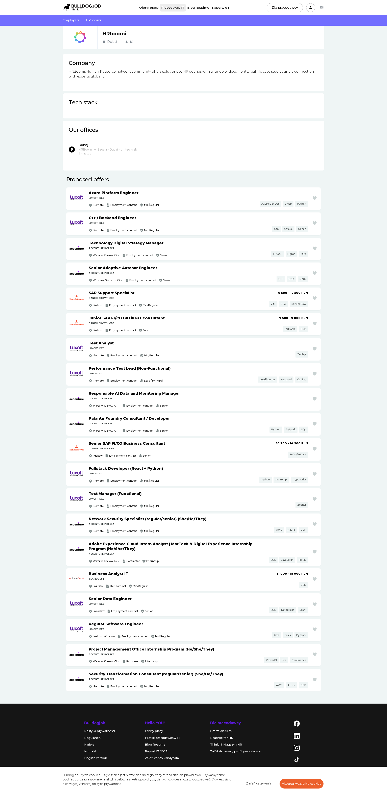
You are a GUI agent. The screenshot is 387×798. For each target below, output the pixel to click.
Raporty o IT (221, 7)
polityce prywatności (107, 784)
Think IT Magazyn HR (226, 744)
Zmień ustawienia (258, 783)
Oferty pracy (148, 7)
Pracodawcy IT (172, 7)
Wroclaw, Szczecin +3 (106, 280)
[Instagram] (297, 747)
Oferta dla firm (221, 731)
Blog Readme (198, 7)
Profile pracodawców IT (162, 738)
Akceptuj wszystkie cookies (301, 783)
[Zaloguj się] (310, 7)
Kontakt (90, 751)
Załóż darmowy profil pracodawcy (235, 751)
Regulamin (92, 738)
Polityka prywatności (99, 731)
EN (322, 7)
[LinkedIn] (297, 735)
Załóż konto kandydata (162, 758)
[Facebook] (297, 723)
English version (95, 758)
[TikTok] (297, 760)
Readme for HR (221, 738)
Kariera (89, 744)
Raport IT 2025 (156, 751)
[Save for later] (314, 198)
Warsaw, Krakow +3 (105, 255)
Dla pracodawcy (285, 7)
